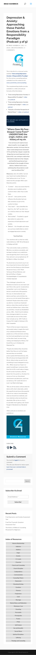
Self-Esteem (18, 625)
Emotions (18, 587)
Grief (18, 596)
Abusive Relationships (18, 543)
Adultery (18, 549)
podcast (12, 99)
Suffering (18, 637)
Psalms (18, 618)
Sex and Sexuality (18, 628)
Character (18, 562)
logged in (16, 460)
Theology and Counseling (18, 640)
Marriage (18, 600)
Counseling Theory (18, 578)
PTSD (18, 622)
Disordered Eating (18, 584)
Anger (18, 553)
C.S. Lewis (18, 559)
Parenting (18, 609)
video (25, 97)
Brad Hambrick (14, 45)
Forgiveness (18, 593)
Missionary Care (18, 606)
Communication (18, 575)
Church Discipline (18, 568)
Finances (18, 590)
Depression (18, 581)
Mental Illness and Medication (18, 603)
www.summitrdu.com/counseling (16, 82)
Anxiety (18, 556)
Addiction (18, 546)
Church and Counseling (18, 565)
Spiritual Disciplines (18, 634)
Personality (18, 612)
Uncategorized (17, 48)
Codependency (18, 571)
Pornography (18, 615)
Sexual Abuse (18, 631)
